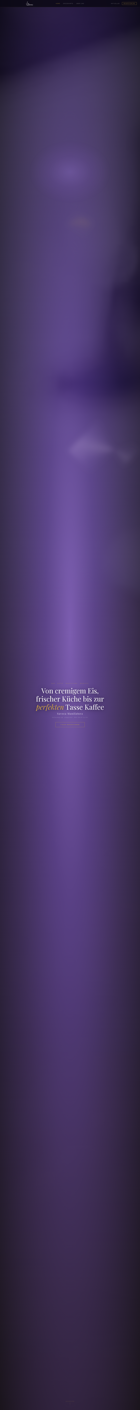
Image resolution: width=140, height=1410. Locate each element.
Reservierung (129, 3)
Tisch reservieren (70, 724)
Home (58, 3)
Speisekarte (68, 3)
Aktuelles (115, 3)
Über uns (80, 3)
